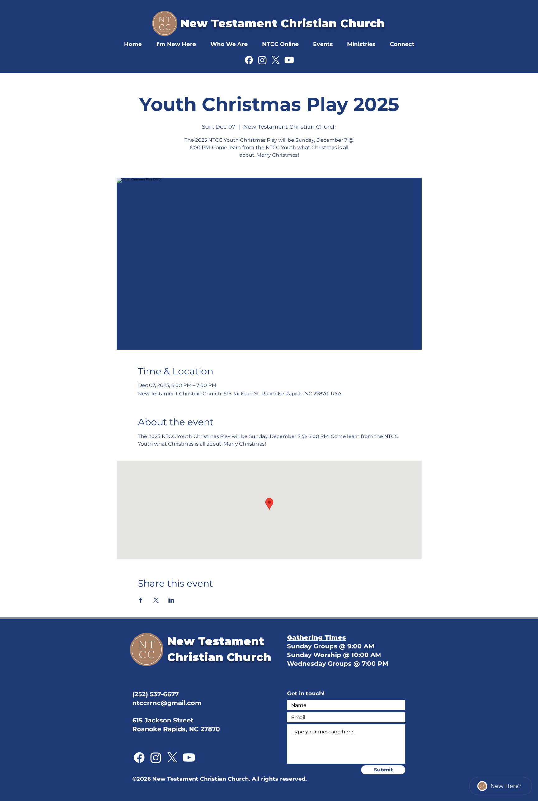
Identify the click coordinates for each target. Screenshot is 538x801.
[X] (275, 60)
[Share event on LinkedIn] (171, 600)
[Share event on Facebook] (141, 600)
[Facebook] (248, 60)
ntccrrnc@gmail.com (166, 703)
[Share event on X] (156, 600)
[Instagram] (262, 60)
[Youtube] (289, 60)
